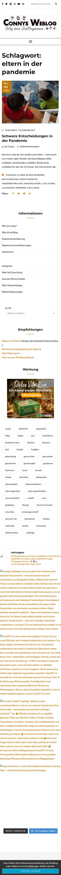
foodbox (35, 449)
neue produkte (12, 498)
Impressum (8, 252)
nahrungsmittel (12, 491)
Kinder (8, 477)
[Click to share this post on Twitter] (18, 193)
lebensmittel (11, 484)
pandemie (21, 188)
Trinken (46, 519)
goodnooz (48, 463)
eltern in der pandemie (30, 175)
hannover (9, 470)
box (33, 436)
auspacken (41, 429)
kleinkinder (41, 477)
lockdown (8, 188)
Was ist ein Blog (10, 232)
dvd (7, 449)
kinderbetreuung (12, 184)
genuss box (29, 456)
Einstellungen (31, 871)
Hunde (38, 470)
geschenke (10, 463)
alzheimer (23, 429)
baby (7, 436)
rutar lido (9, 512)
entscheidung (10, 179)
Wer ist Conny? (9, 226)
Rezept (25, 505)
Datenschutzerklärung (13, 239)
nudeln (30, 498)
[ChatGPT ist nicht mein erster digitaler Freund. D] (30, 665)
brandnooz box (12, 442)
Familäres (11, 130)
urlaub (25, 526)
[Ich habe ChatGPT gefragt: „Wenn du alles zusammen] (30, 730)
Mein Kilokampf (10, 353)
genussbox (47, 456)
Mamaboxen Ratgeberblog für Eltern (20, 349)
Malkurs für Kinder (11, 341)
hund (24, 470)
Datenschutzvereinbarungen (16, 245)
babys (20, 436)
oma (44, 498)
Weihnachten (11, 533)
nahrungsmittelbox (37, 491)
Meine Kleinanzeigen (12, 292)
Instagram (7, 266)
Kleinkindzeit (27, 130)
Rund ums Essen (45, 505)
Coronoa (11, 175)
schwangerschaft (30, 512)
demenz (46, 442)
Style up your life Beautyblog (17, 357)
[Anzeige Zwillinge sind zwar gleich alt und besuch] (30, 600)
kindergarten (32, 184)
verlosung (41, 526)
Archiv (8, 308)
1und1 (8, 429)
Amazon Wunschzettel (13, 279)
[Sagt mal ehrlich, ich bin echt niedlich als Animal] (30, 795)
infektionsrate (29, 179)
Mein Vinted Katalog (12, 285)
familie (20, 449)
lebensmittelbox (33, 484)
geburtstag (10, 456)
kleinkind (23, 477)
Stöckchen (30, 519)
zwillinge (33, 188)
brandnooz (48, 436)
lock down (48, 184)
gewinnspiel (29, 463)
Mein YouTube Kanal (12, 272)
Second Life (11, 519)
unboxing (9, 526)
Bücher (30, 442)
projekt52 (9, 505)
